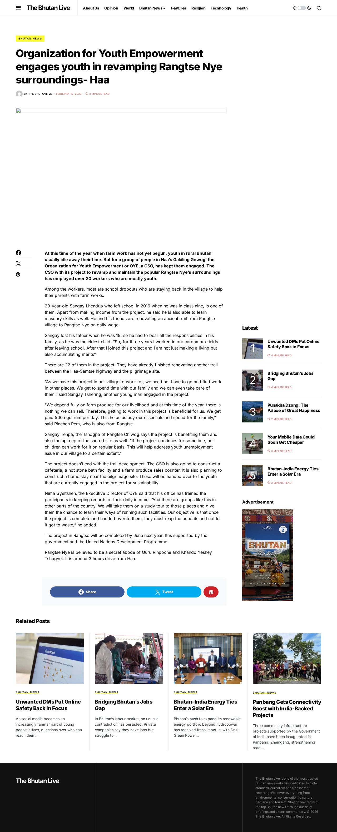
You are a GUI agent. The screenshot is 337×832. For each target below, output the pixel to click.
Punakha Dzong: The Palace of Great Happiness (293, 407)
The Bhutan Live (48, 8)
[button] (18, 8)
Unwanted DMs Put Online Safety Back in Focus (293, 344)
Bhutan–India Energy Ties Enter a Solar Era (292, 471)
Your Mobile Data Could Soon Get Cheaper (290, 439)
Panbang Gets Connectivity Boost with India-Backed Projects (287, 708)
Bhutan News (30, 38)
